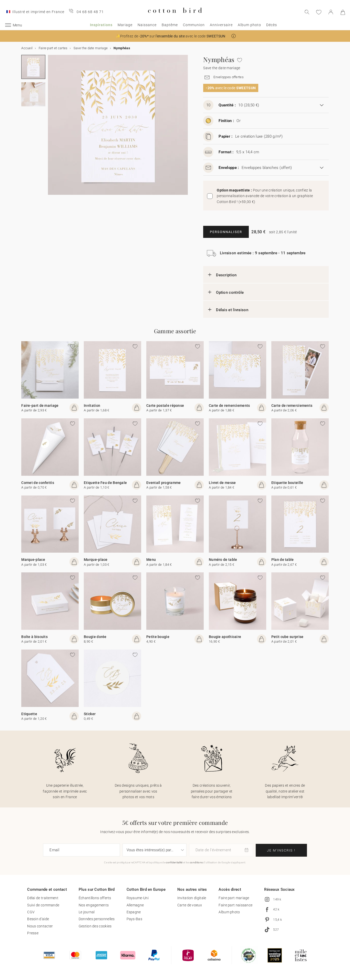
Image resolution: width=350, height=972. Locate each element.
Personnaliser (226, 232)
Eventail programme (163, 483)
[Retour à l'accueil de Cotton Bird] (175, 17)
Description (226, 275)
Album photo (249, 25)
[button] (233, 36)
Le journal (87, 912)
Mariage (125, 25)
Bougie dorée (95, 637)
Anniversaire (221, 25)
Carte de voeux (189, 905)
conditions (196, 862)
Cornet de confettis (37, 483)
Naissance (147, 25)
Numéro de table (223, 560)
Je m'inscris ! (281, 850)
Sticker (90, 714)
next (51, 128)
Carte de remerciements (229, 405)
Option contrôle (230, 292)
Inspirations (101, 25)
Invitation (92, 405)
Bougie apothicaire (225, 637)
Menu (151, 560)
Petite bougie (157, 637)
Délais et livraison (232, 310)
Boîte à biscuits (34, 637)
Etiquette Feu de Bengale (105, 483)
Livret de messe (222, 483)
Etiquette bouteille (287, 483)
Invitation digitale (191, 898)
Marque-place (33, 560)
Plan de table (282, 560)
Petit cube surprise (287, 637)
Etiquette (29, 714)
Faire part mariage (234, 898)
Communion (194, 25)
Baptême (170, 25)
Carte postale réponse (165, 405)
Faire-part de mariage (39, 405)
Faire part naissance (235, 905)
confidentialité (174, 862)
